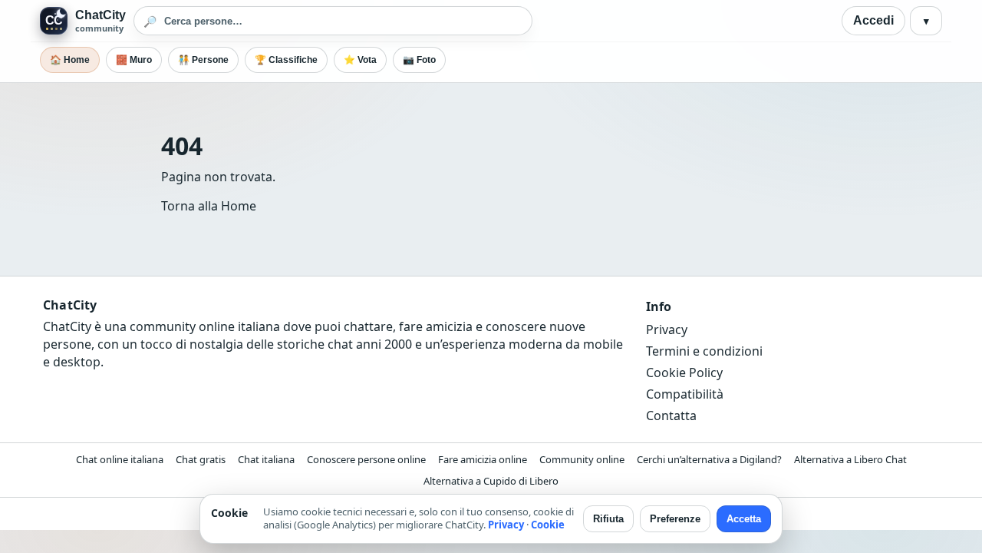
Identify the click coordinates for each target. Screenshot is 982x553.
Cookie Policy (684, 372)
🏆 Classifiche (286, 60)
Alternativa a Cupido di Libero (491, 481)
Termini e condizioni (704, 351)
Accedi (873, 20)
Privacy (666, 329)
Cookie (548, 524)
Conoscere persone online (366, 459)
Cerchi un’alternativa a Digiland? (709, 459)
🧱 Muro (134, 60)
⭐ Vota (360, 60)
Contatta (671, 415)
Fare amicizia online (482, 459)
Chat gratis (201, 459)
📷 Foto (419, 60)
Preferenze (675, 519)
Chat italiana (266, 459)
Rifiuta (608, 519)
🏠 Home (70, 60)
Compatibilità (684, 394)
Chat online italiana (119, 459)
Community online (581, 459)
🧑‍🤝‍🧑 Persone (203, 60)
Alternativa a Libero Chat (850, 459)
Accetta (744, 519)
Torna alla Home (208, 205)
